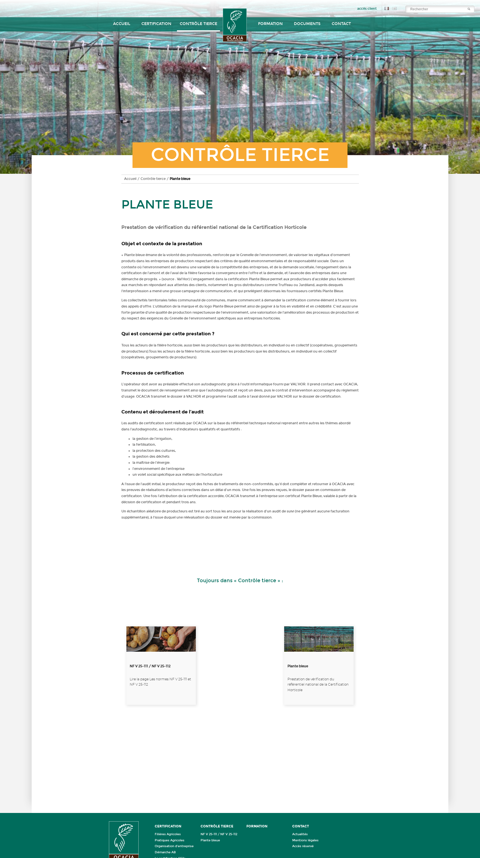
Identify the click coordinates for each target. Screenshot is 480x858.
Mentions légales (305, 840)
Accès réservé (303, 846)
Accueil (121, 23)
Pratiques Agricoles (169, 840)
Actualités (300, 834)
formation (270, 23)
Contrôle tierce (153, 179)
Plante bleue (210, 840)
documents (307, 23)
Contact (341, 23)
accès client (367, 9)
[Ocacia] (235, 27)
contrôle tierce (198, 23)
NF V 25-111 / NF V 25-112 (219, 834)
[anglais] (393, 9)
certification (156, 23)
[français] (386, 9)
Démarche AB (165, 852)
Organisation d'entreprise (174, 846)
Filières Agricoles (168, 834)
